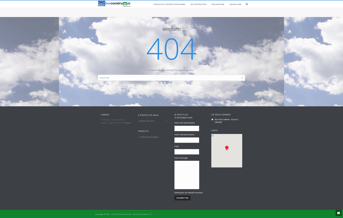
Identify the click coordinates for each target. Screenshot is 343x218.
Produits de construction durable (169, 4)
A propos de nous (146, 121)
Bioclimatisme (218, 4)
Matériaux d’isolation (149, 137)
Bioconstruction (198, 4)
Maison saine (235, 4)
